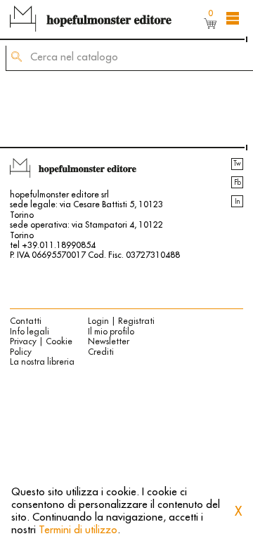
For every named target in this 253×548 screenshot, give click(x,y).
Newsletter (108, 341)
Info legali (29, 331)
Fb (237, 182)
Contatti (25, 321)
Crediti (101, 352)
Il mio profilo (111, 331)
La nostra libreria (42, 362)
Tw (237, 163)
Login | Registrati (121, 321)
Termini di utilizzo (78, 530)
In (237, 201)
